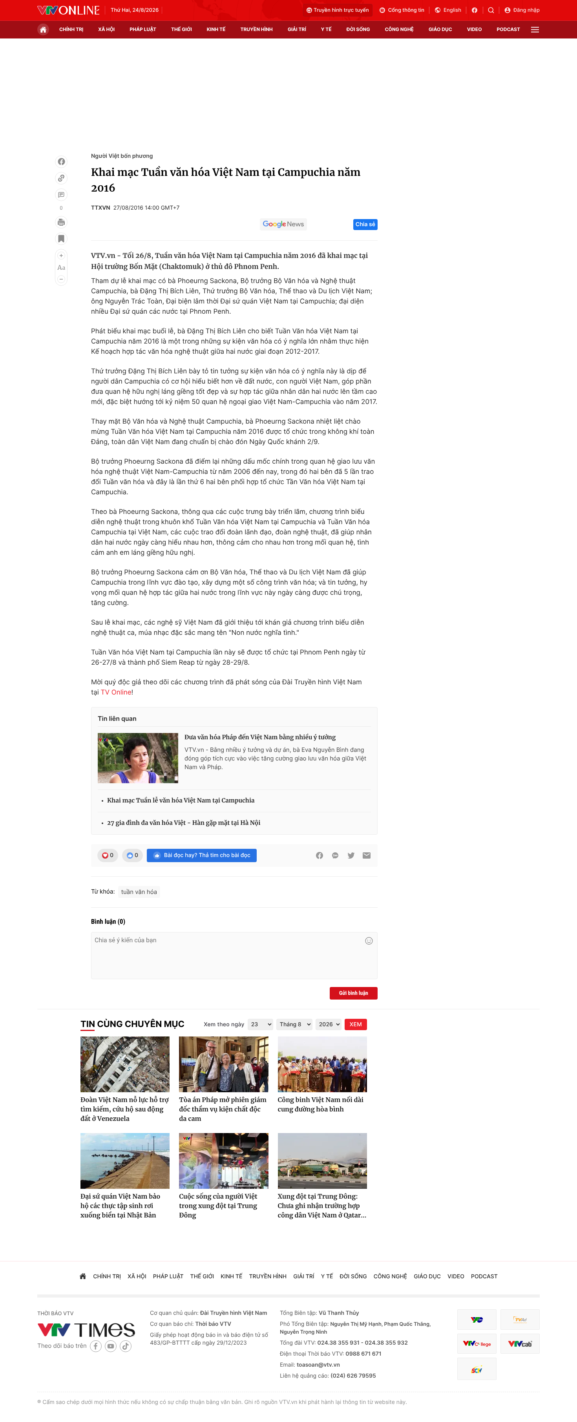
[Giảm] (61, 279)
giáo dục (440, 29)
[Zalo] (335, 855)
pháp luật (143, 29)
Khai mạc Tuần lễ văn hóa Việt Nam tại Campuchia (181, 800)
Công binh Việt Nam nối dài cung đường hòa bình (321, 1104)
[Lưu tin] (61, 238)
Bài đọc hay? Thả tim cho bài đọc (207, 855)
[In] (61, 222)
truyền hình (256, 29)
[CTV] (477, 1344)
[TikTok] (125, 1346)
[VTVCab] (520, 1344)
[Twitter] (351, 855)
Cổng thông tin (406, 10)
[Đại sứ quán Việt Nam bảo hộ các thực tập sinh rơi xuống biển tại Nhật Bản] (125, 1161)
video (474, 29)
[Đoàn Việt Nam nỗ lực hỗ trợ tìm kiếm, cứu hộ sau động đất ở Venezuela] (125, 1064)
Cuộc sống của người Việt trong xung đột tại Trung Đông (218, 1206)
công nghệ (399, 29)
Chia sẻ (365, 224)
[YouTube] (111, 1346)
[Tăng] (61, 256)
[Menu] (535, 30)
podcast (508, 29)
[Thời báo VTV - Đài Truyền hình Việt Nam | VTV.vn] (68, 10)
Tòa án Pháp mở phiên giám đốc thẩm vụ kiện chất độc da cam (223, 1109)
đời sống (358, 29)
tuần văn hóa (139, 892)
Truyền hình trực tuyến (341, 10)
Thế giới (181, 29)
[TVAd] (520, 1319)
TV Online (116, 692)
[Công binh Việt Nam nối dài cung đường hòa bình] (322, 1064)
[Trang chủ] (43, 29)
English (452, 10)
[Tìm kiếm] (493, 10)
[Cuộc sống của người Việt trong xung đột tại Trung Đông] (223, 1161)
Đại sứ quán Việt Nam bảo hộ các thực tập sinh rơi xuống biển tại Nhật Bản (120, 1206)
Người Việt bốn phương (122, 156)
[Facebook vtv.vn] (477, 10)
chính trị (71, 29)
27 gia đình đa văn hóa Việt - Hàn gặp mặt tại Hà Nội (183, 823)
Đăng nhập (526, 10)
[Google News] (283, 224)
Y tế (326, 29)
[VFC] (477, 1319)
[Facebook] (61, 161)
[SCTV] (477, 1369)
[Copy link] (61, 178)
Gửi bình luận (353, 993)
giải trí (297, 29)
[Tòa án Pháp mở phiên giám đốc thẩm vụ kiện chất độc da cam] (223, 1064)
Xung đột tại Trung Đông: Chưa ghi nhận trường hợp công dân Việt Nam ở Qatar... (322, 1206)
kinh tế (216, 29)
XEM (356, 1024)
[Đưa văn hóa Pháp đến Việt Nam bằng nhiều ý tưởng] (138, 758)
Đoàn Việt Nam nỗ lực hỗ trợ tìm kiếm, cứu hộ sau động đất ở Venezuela (124, 1109)
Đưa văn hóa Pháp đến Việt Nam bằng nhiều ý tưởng (260, 737)
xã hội (106, 29)
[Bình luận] (61, 194)
